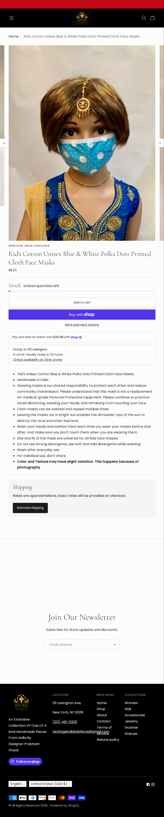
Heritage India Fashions (29, 246)
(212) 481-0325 (65, 721)
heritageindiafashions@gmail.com (81, 731)
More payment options (82, 324)
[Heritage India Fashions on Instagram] (153, 784)
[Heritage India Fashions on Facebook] (148, 784)
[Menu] (12, 18)
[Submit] (114, 644)
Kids (128, 708)
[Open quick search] (144, 18)
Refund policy (108, 739)
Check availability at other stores (37, 359)
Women (131, 702)
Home (14, 36)
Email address (59, 640)
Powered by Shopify (64, 805)
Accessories (135, 715)
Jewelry (131, 721)
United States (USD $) (49, 783)
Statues (131, 733)
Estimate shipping (30, 508)
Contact (104, 721)
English (16, 783)
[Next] (159, 143)
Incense (131, 727)
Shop (101, 708)
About (102, 715)
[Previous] (4, 143)
